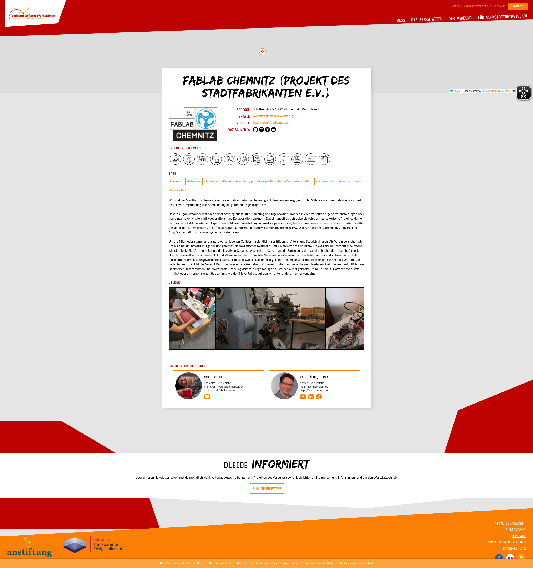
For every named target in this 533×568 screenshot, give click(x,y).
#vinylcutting (178, 190)
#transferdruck (349, 181)
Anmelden (518, 6)
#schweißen (303, 181)
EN (459, 6)
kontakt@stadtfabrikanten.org (273, 116)
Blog (401, 20)
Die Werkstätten (427, 19)
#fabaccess (194, 181)
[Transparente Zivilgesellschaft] (93, 545)
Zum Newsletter (266, 488)
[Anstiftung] (29, 547)
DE (455, 6)
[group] (218, 385)
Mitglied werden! (475, 6)
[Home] (35, 26)
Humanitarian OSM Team (496, 90)
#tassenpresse (325, 181)
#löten (226, 181)
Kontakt (519, 536)
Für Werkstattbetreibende (503, 16)
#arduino (176, 181)
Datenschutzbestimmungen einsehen (350, 563)
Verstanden (318, 563)
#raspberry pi (244, 181)
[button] (262, 52)
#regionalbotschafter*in (274, 181)
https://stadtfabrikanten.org (272, 123)
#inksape (212, 181)
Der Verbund (460, 18)
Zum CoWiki (498, 6)
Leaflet (457, 90)
